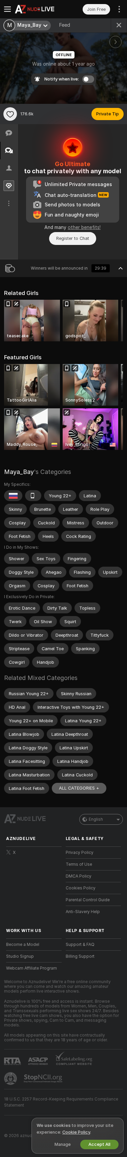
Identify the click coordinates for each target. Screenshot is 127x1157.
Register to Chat (72, 238)
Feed (64, 25)
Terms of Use (79, 864)
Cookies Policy (81, 888)
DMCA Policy (78, 876)
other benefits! (84, 227)
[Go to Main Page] (39, 9)
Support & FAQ (80, 944)
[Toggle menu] (7, 9)
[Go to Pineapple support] (11, 1078)
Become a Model (22, 944)
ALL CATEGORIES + (79, 788)
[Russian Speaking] (13, 495)
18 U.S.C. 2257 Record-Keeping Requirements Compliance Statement (61, 1102)
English (96, 819)
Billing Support (80, 956)
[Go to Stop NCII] (44, 1078)
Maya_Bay (19, 471)
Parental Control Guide (88, 900)
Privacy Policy (79, 852)
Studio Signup (20, 956)
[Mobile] (33, 495)
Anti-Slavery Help (83, 911)
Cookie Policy (76, 1132)
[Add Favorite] (10, 114)
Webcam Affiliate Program (31, 968)
